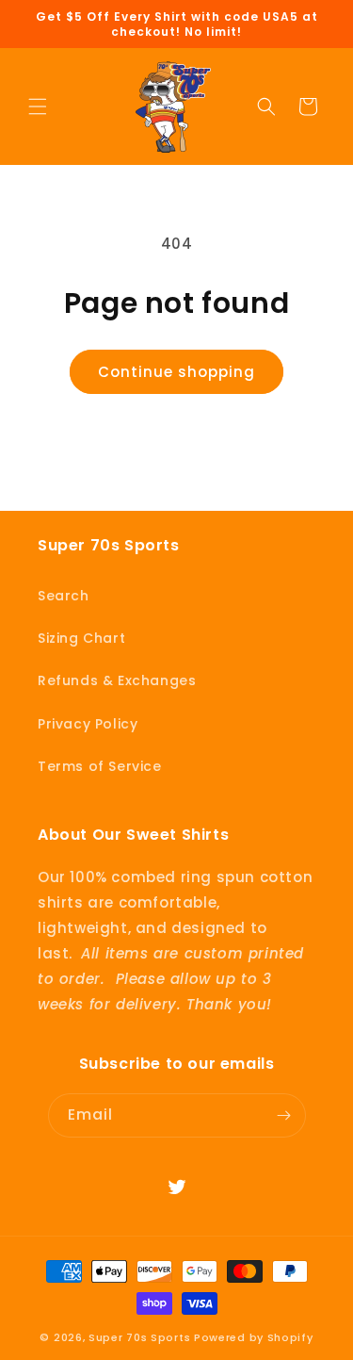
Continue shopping (176, 372)
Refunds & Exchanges (117, 680)
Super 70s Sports (139, 1337)
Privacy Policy (87, 723)
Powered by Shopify (253, 1337)
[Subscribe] (284, 1115)
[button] (37, 106)
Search (63, 595)
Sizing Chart (81, 638)
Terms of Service (100, 766)
